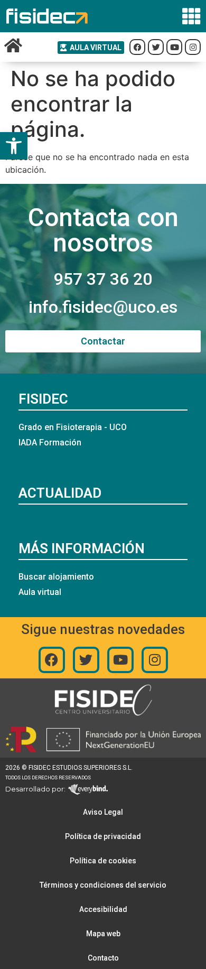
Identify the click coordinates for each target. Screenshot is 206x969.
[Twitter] (86, 660)
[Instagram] (155, 660)
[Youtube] (120, 660)
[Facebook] (52, 660)
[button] (13, 146)
